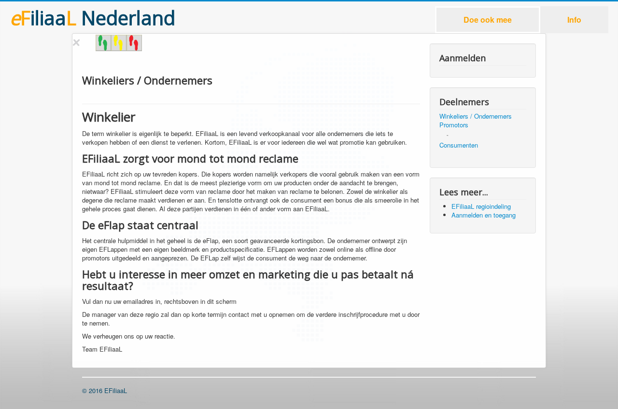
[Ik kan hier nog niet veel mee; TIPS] (134, 43)
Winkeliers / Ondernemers (475, 116)
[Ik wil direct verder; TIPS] (103, 43)
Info (574, 19)
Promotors (453, 125)
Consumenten (458, 145)
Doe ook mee (488, 19)
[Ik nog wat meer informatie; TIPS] (118, 43)
